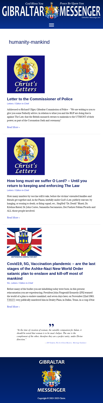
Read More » (13, 127)
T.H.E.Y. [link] (11, 299)
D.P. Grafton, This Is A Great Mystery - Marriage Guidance (66, 343)
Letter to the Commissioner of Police (40, 99)
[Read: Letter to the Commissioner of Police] (26, 74)
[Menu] (51, 25)
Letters (10, 103)
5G (8, 283)
